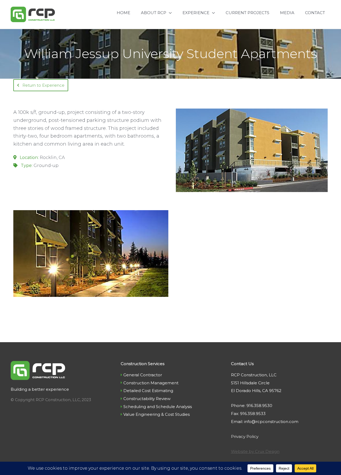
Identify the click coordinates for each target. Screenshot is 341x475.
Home (123, 12)
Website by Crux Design (255, 451)
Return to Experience (42, 85)
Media (287, 12)
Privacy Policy (244, 436)
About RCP (153, 12)
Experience (195, 12)
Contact (315, 12)
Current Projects (247, 12)
